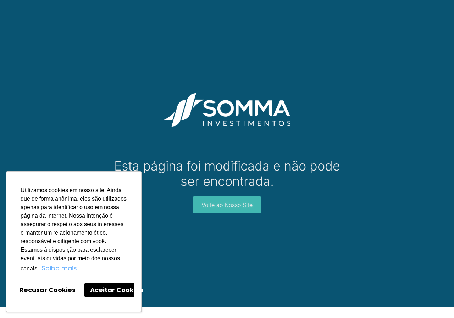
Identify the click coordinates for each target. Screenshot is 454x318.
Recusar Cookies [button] (48, 289)
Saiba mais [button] (59, 268)
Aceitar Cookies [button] (112, 289)
